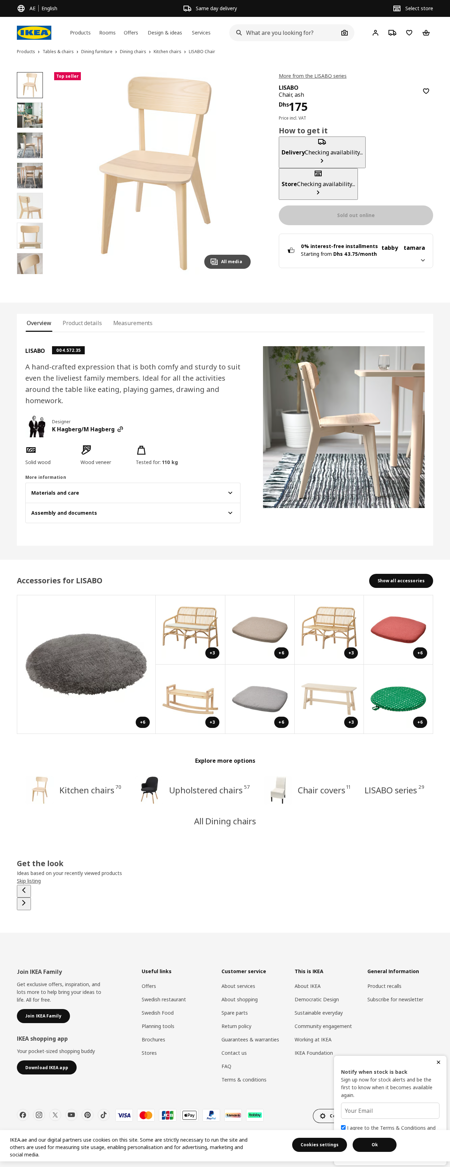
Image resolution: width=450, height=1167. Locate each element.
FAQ (226, 1066)
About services (238, 986)
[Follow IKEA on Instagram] (39, 1115)
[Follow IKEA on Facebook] (23, 1115)
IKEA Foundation (314, 1052)
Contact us (234, 1052)
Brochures (153, 1039)
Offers (149, 986)
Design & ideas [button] (165, 32)
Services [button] (201, 32)
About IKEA (308, 986)
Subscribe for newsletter (395, 999)
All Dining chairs (225, 821)
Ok (375, 1145)
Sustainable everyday (319, 1012)
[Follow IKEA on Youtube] (71, 1115)
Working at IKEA (313, 1039)
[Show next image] (242, 173)
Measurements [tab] (133, 323)
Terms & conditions (243, 1079)
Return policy (236, 1026)
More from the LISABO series (313, 75)
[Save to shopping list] (426, 91)
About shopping (239, 999)
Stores (149, 1052)
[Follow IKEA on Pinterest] (88, 1115)
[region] (155, 173)
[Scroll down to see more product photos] (30, 274)
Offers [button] (131, 32)
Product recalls (384, 986)
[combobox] (284, 32)
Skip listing (29, 880)
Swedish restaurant (164, 999)
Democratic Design (317, 999)
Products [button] (80, 32)
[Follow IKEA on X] (55, 1115)
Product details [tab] (82, 323)
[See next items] (24, 904)
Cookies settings (320, 1145)
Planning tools (158, 1026)
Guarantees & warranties (250, 1039)
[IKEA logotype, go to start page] (34, 33)
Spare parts (234, 1012)
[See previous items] (24, 891)
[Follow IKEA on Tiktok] (104, 1115)
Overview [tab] (39, 323)
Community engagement (323, 1026)
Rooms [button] (107, 32)
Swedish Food (158, 1012)
